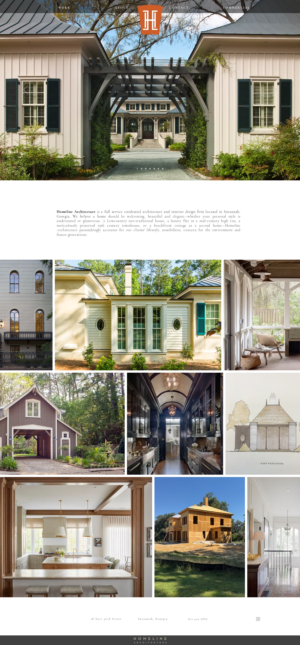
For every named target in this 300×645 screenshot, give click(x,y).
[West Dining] (145, 168)
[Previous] (25, 90)
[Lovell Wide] (162, 168)
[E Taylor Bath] (141, 168)
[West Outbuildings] (150, 168)
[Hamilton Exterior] (158, 168)
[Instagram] (258, 619)
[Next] (274, 90)
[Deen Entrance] (137, 168)
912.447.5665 (198, 618)
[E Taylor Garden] (154, 168)
